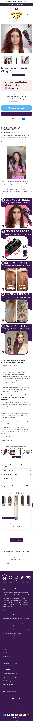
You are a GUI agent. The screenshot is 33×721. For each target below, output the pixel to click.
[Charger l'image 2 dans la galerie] (16, 60)
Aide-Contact (7, 656)
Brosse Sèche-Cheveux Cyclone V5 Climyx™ (16, 522)
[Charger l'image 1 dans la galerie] (8, 60)
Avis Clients (6, 653)
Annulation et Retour (9, 691)
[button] (2, 14)
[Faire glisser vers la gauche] (2, 60)
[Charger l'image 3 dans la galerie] (25, 60)
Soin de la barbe (10, 640)
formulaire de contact (14, 595)
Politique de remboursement (12, 677)
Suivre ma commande (10, 660)
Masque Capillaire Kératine (13, 638)
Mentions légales (8, 684)
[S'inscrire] (28, 564)
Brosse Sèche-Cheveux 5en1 (14, 636)
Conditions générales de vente (12, 681)
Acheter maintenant (16, 114)
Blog (4, 649)
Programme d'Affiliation (10, 663)
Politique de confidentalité (11, 688)
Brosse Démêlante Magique (13, 633)
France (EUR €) (16, 709)
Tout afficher (16, 540)
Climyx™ (17, 720)
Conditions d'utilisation (10, 673)
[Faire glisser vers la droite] (31, 60)
